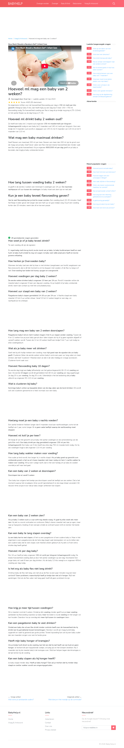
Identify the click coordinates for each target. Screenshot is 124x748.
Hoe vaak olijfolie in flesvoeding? (104, 181)
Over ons (48, 726)
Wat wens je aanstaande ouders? (21, 699)
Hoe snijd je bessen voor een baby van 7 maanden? (103, 74)
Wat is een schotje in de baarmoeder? (101, 86)
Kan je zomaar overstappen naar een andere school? (104, 63)
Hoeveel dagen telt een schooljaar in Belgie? (101, 177)
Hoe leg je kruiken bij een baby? (104, 204)
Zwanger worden (43, 3)
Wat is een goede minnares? (103, 91)
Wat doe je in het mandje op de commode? (64, 699)
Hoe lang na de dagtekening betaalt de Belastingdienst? (102, 95)
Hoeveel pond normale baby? (103, 168)
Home (10, 39)
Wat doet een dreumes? (101, 54)
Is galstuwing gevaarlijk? (101, 200)
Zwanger (55, 3)
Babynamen (77, 3)
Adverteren (49, 719)
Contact (48, 723)
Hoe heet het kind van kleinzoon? (104, 172)
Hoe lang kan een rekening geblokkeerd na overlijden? (102, 196)
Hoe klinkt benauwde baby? (102, 58)
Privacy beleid (50, 730)
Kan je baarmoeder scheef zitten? (104, 191)
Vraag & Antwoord (91, 3)
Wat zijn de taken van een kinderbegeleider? (102, 50)
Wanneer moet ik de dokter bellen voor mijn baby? (102, 80)
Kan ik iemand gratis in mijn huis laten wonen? (103, 69)
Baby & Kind (65, 3)
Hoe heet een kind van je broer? (104, 208)
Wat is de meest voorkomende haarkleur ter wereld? (103, 186)
